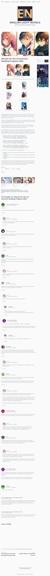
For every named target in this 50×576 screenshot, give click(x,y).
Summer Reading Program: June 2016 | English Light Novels (12, 497)
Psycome (11, 191)
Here (9, 122)
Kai (6, 230)
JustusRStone (11, 189)
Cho (8, 270)
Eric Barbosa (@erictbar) (10, 410)
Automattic (31, 574)
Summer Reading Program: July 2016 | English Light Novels (12, 511)
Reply (15, 205)
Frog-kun (7, 373)
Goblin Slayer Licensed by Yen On (27, 554)
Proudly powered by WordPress (21, 574)
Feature (17, 189)
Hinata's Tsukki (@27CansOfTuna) (12, 204)
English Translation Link (22, 136)
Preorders (7, 1)
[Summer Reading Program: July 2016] (18, 180)
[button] (9, 86)
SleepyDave (8, 282)
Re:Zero (14, 191)
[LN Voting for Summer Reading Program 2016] (6, 180)
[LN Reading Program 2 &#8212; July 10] (29, 180)
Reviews (33, 1)
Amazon (9, 135)
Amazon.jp (14, 138)
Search (38, 59)
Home (2, 1)
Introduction (23, 1)
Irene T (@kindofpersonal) (12, 320)
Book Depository (23, 135)
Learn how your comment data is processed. (23, 549)
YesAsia (25, 138)
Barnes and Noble (15, 135)
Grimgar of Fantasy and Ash (11, 190)
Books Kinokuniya (20, 138)
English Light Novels (25, 22)
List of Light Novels (15, 1)
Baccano (4, 190)
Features (29, 1)
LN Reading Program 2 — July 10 (29, 183)
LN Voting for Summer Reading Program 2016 (8, 554)
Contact (38, 1)
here (2, 117)
